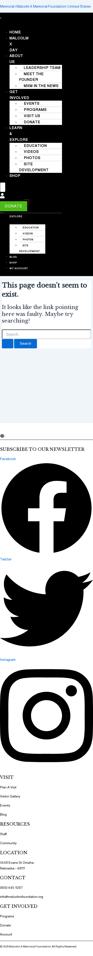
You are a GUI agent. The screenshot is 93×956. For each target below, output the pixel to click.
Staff (3, 834)
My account (19, 268)
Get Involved (19, 95)
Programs (35, 110)
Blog (13, 257)
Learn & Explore (16, 213)
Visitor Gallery (10, 796)
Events (32, 103)
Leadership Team (42, 68)
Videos (31, 151)
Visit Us (32, 116)
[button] (0, 23)
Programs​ (7, 916)
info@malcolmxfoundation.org (21, 897)
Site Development (34, 167)
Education (35, 146)
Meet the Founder (31, 77)
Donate (32, 122)
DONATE (13, 206)
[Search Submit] (7, 343)
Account (6, 934)
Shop (15, 176)
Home (15, 32)
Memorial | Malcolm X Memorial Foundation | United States (45, 6)
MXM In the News (41, 86)
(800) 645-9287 (11, 887)
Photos (32, 158)
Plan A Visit (8, 787)
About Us (16, 59)
